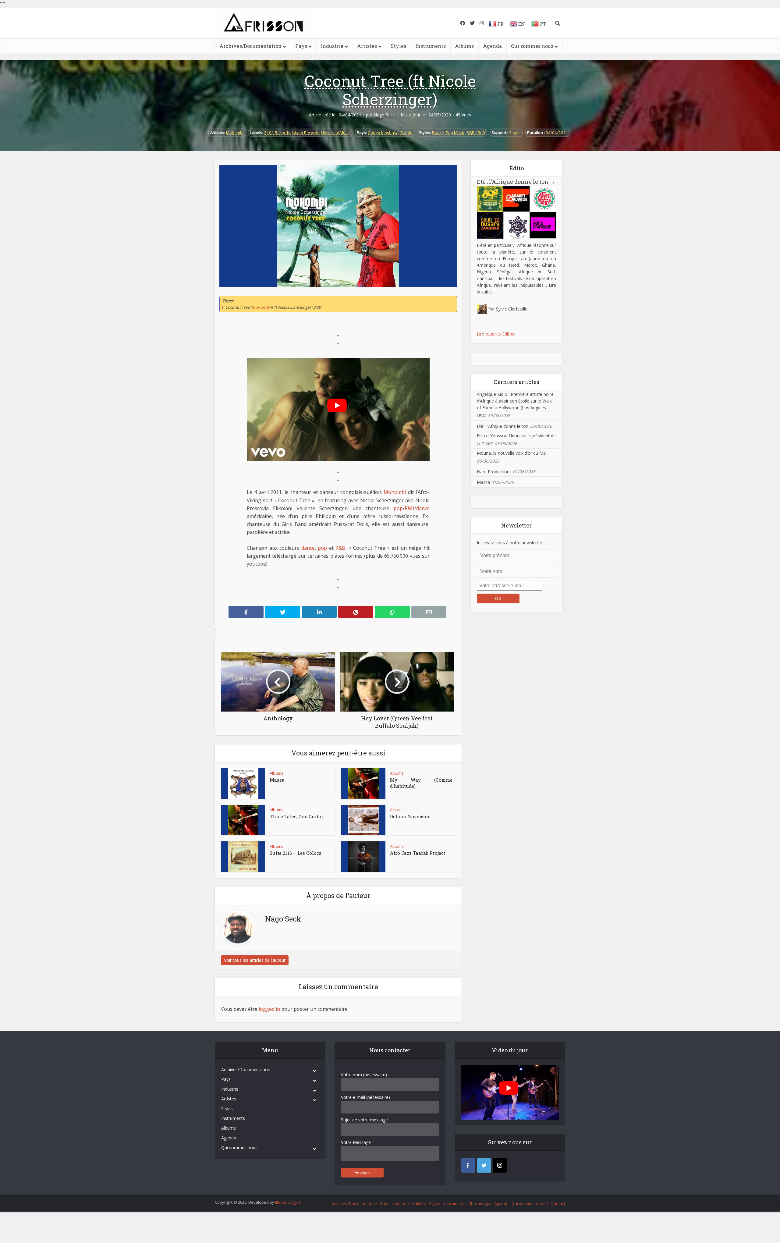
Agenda (492, 46)
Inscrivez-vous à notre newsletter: (510, 542)
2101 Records (277, 132)
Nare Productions (494, 471)
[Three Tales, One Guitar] (243, 820)
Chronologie (480, 1203)
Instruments (430, 46)
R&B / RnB (475, 132)
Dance (438, 132)
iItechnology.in (288, 1202)
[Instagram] (500, 1165)
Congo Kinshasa (383, 132)
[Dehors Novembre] (363, 820)
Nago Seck (384, 115)
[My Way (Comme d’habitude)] (363, 783)
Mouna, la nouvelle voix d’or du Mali (512, 453)
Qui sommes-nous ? (530, 1203)
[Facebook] (468, 1165)
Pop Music (455, 132)
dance (423, 508)
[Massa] (243, 783)
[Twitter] (484, 1165)
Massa (277, 780)
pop (398, 508)
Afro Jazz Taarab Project (417, 853)
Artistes (367, 46)
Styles (398, 46)
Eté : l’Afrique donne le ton (516, 181)
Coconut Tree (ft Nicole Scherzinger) (390, 89)
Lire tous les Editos (495, 334)
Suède (406, 132)
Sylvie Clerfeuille (511, 309)
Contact (558, 1203)
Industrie (332, 46)
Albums (464, 46)
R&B (409, 508)
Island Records (305, 132)
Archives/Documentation (250, 46)
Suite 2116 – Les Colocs (295, 853)
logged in (269, 1009)
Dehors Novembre (410, 816)
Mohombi (234, 132)
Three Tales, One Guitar (296, 816)
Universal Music (335, 132)
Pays (301, 46)
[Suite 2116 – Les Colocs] (243, 856)
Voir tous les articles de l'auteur (254, 960)
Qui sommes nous (532, 46)
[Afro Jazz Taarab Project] (363, 856)
